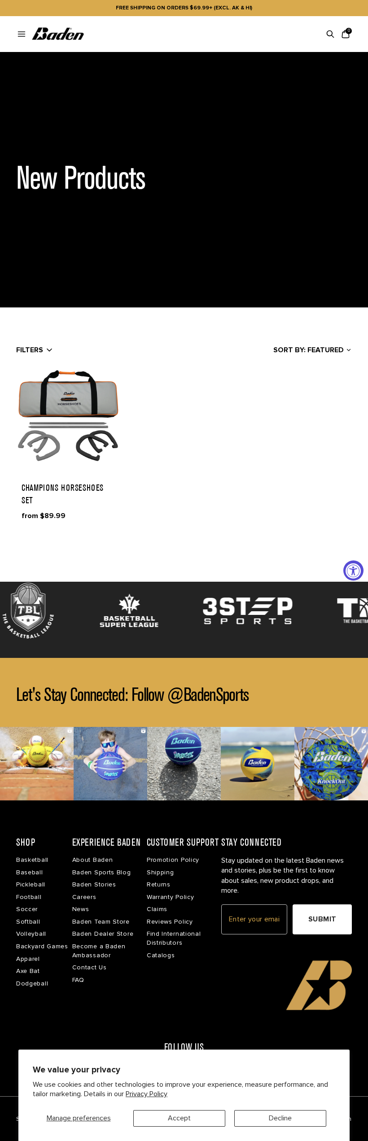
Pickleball (30, 884)
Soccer (27, 909)
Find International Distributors (174, 938)
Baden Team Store (101, 921)
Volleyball (31, 934)
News (80, 909)
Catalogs (161, 955)
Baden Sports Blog (101, 872)
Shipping (160, 872)
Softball (28, 921)
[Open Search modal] (330, 34)
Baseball (29, 872)
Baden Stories (94, 884)
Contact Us (89, 967)
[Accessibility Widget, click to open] (353, 571)
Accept (179, 1118)
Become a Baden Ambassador (99, 950)
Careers (84, 897)
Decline (280, 1118)
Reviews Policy (170, 921)
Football (29, 897)
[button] (68, 416)
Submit (322, 919)
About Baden (92, 860)
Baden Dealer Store (103, 934)
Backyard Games (42, 946)
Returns (159, 884)
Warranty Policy (170, 897)
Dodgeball (32, 983)
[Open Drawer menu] (21, 34)
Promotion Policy (173, 860)
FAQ (78, 980)
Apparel (28, 959)
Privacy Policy (146, 1093)
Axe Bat (28, 971)
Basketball (32, 860)
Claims (157, 909)
